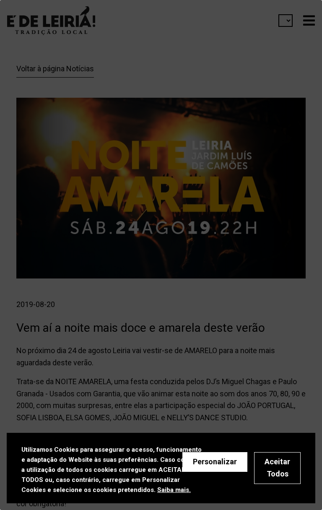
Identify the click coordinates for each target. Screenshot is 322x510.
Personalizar (215, 461)
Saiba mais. (174, 490)
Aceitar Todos (277, 467)
